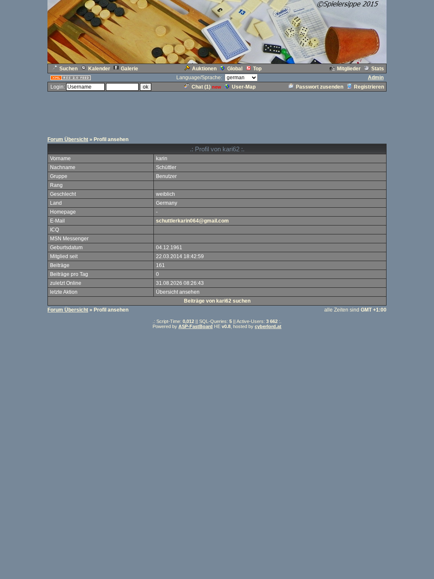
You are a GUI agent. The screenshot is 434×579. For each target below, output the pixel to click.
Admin (376, 78)
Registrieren (369, 87)
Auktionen (204, 69)
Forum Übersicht (67, 139)
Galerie (129, 69)
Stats (377, 69)
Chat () (201, 87)
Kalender (99, 69)
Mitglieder (349, 69)
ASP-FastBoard (195, 326)
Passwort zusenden (319, 87)
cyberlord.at (268, 326)
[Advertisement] (217, 111)
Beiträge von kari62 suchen (217, 301)
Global (234, 69)
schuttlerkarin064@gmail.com (192, 221)
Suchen (68, 69)
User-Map (244, 87)
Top (257, 69)
